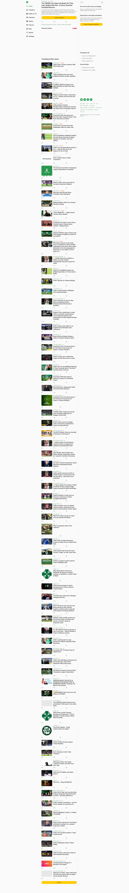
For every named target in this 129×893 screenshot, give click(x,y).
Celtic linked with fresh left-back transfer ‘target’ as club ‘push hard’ (64, 551)
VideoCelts (55, 123)
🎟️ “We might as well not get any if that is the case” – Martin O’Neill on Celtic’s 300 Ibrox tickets (64, 631)
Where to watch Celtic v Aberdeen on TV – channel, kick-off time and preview (64, 96)
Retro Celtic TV (92, 107)
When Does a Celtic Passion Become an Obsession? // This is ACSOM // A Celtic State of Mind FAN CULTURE (63, 715)
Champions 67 (44, 1)
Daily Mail (55, 604)
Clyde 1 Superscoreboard (58, 861)
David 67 (55, 133)
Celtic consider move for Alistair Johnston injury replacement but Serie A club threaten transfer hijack (65, 507)
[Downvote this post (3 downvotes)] (54, 238)
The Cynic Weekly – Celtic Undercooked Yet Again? (61, 728)
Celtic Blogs (92, 105)
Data (97, 103)
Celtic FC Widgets (83, 107)
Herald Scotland (56, 760)
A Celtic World (56, 200)
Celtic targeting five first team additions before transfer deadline (64, 75)
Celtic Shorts (56, 72)
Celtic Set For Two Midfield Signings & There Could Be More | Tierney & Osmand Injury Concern (65, 368)
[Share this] (42, 22)
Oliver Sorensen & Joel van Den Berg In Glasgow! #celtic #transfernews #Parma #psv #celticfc (63, 303)
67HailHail (55, 450)
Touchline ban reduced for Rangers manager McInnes (64, 596)
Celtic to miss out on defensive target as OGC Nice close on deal (64, 357)
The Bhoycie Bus (56, 668)
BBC (54, 594)
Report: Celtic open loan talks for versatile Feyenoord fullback (64, 183)
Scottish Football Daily (57, 430)
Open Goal (55, 678)
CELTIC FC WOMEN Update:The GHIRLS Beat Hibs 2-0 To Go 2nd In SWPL (64, 271)
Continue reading (59, 17)
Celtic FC (55, 583)
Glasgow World (56, 503)
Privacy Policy (99, 107)
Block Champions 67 (88, 61)
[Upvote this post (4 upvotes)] (42, 253)
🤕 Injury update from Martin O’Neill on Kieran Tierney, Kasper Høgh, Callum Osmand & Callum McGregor (64, 486)
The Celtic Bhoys (56, 288)
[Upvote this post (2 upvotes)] (42, 198)
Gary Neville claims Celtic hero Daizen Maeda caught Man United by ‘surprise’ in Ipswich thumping (64, 454)
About (87, 103)
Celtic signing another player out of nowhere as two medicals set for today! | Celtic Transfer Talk (64, 884)
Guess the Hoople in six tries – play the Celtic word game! (56, 24)
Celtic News (82, 103)
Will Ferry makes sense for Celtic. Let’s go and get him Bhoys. (64, 516)
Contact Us (82, 111)
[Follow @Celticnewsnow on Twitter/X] (84, 99)
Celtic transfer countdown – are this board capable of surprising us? (65, 803)
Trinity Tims (55, 166)
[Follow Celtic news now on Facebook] (87, 99)
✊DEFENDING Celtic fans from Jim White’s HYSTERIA (64, 693)
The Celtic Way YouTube (58, 256)
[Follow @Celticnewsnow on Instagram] (91, 99)
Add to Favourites (87, 58)
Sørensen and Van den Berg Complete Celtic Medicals (62, 193)
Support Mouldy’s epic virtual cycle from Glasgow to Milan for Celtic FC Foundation (64, 234)
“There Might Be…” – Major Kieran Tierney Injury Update (64, 213)
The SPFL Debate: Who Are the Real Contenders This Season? (64, 433)
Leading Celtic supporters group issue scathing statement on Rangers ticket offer (63, 413)
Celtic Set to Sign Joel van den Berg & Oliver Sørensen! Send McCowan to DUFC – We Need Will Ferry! (64, 793)
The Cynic (55, 725)
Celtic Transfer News (84, 105)
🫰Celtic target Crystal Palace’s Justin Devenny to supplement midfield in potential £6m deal (63, 444)
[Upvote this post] (54, 22)
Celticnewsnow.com (84, 114)
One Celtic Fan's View (57, 648)
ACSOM (54, 569)
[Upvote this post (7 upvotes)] (42, 238)
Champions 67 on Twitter (89, 70)
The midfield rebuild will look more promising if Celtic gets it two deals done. (64, 703)
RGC (54, 524)
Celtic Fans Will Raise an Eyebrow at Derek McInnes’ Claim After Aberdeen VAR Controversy (65, 661)
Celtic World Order (57, 800)
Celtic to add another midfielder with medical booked (63, 291)
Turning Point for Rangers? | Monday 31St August (62, 863)
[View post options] (76, 63)
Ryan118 (55, 881)
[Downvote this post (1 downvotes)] (54, 362)
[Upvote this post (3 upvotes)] (42, 521)
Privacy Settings (89, 109)
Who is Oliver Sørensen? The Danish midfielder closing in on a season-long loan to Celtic (65, 824)
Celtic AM (55, 364)
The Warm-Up (56, 334)
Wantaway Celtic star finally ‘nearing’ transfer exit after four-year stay (63, 763)
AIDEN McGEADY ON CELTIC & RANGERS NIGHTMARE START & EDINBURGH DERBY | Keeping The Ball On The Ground (64, 683)
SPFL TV (55, 780)
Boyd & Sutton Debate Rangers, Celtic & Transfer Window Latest (63, 337)
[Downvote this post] (66, 22)
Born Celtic (55, 82)
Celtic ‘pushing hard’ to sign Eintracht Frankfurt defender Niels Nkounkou (64, 641)
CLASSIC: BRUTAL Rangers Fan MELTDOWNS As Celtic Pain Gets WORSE (64, 86)
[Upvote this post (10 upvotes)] (42, 163)
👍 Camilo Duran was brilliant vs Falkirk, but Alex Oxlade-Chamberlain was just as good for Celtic (64, 260)
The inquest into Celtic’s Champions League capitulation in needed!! (65, 168)
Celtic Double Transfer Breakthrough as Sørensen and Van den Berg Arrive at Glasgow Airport (64, 106)
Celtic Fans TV (56, 375)
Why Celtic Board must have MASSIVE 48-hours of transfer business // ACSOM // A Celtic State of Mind (65, 573)
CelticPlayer (55, 810)
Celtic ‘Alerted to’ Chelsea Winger (64, 280)
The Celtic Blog (56, 514)
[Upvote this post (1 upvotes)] (42, 100)
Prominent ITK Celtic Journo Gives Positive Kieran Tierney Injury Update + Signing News (64, 224)
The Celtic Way (56, 549)
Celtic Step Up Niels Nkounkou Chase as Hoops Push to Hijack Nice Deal (65, 542)
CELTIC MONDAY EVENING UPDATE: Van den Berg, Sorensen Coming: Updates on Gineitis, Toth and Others (65, 138)
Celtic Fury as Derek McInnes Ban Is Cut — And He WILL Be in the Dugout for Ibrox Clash (64, 149)
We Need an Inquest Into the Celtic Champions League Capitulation (64, 671)
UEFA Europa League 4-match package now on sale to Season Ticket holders (63, 587)
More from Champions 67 (89, 56)
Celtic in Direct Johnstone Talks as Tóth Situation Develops (64, 853)
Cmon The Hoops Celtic (58, 113)
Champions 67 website (88, 67)
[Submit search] (102, 2)
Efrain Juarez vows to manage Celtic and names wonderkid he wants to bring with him (63, 423)
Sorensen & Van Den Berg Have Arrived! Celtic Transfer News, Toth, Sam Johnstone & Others (65, 117)
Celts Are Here (56, 62)
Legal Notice (82, 109)
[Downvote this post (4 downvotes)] (54, 321)
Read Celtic (55, 103)
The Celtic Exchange (57, 344)
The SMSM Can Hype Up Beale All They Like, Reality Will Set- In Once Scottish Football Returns (57, 5)
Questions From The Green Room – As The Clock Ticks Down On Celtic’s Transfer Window (64, 347)
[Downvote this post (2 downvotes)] (54, 153)
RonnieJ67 (55, 220)
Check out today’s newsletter (91, 24)
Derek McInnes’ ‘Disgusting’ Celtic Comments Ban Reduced (64, 388)
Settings (96, 109)
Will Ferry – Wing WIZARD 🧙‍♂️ (62, 782)
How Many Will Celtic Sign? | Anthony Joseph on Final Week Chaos (63, 378)
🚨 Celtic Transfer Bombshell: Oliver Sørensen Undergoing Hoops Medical (65, 464)
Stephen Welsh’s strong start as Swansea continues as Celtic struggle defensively (63, 496)
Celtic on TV (55, 93)
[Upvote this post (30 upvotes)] (42, 321)
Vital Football (56, 471)
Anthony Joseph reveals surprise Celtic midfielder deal (64, 561)
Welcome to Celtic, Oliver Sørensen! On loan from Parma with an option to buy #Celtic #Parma (65, 874)
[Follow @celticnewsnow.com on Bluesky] (81, 99)
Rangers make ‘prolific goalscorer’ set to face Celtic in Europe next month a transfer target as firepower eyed (64, 620)
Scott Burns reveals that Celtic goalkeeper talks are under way (63, 126)
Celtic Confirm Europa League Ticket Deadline (63, 742)
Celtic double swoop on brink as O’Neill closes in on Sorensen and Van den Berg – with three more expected (64, 475)
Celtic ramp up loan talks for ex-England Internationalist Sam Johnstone (63, 327)
